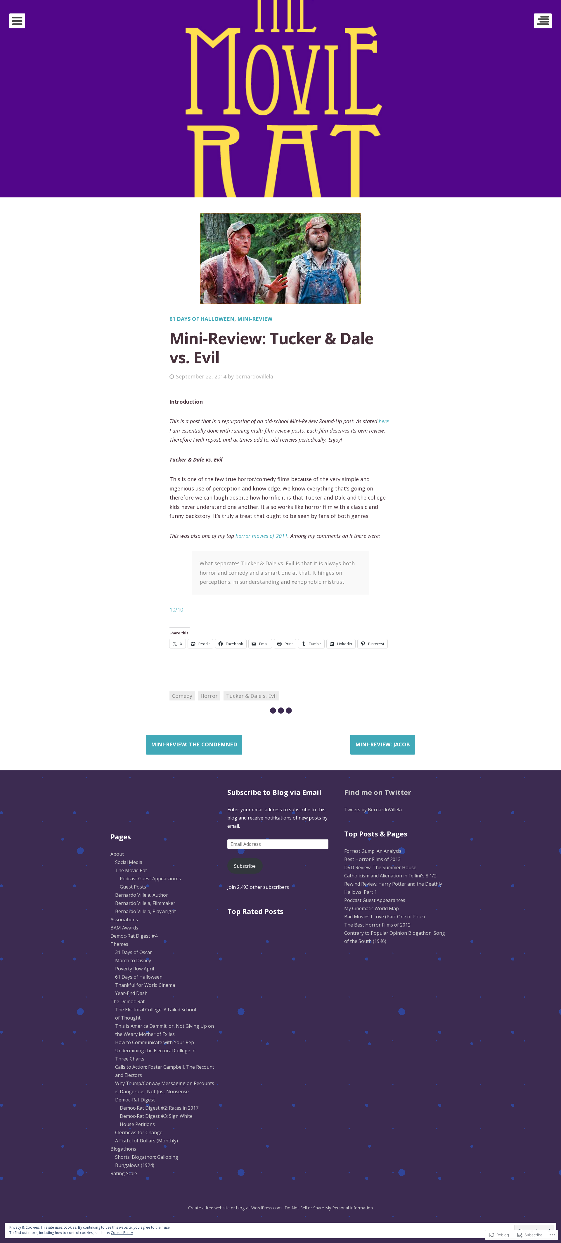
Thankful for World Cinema (145, 985)
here (384, 421)
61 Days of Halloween (201, 318)
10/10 (176, 609)
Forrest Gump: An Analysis (372, 851)
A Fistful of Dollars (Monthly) (146, 1140)
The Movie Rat (131, 870)
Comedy (182, 695)
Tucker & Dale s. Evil (251, 695)
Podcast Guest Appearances (150, 878)
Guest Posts (133, 887)
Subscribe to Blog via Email (274, 792)
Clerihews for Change (138, 1132)
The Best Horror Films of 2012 (377, 925)
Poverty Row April (134, 968)
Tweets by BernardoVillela (373, 809)
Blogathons (123, 1149)
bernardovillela (254, 376)
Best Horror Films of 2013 (372, 859)
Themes (119, 944)
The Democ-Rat (127, 1001)
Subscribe (245, 866)
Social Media (128, 862)
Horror (209, 695)
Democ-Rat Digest (135, 1099)
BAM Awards (124, 927)
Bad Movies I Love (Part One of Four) (384, 916)
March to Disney (133, 960)
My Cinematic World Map (371, 908)
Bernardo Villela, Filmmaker (145, 903)
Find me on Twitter (377, 792)
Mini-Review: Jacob (382, 744)
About (117, 854)
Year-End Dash (131, 993)
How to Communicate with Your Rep (154, 1042)
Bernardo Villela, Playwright (145, 911)
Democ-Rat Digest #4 (133, 936)
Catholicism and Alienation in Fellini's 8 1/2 (390, 875)
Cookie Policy (122, 1232)
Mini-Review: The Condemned (194, 744)
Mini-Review (254, 318)
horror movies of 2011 (262, 535)
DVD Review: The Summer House (380, 867)
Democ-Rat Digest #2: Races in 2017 (159, 1108)
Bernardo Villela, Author (141, 895)
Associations (124, 919)
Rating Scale (123, 1173)
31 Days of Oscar (133, 952)
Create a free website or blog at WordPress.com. (235, 1208)
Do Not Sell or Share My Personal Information (329, 1208)
